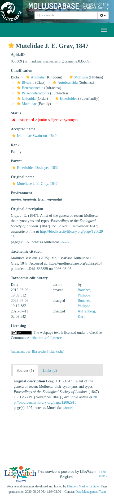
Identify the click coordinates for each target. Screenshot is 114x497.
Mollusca (81, 77)
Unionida (29, 99)
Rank (15, 145)
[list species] (40, 351)
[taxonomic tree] (21, 351)
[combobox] (66, 15)
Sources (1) (25, 371)
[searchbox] (66, 15)
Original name (22, 177)
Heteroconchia (32, 88)
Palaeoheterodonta (35, 93)
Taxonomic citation (26, 251)
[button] (11, 45)
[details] (65, 242)
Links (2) (50, 371)
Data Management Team (91, 492)
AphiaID (18, 55)
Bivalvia (28, 83)
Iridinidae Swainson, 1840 (36, 136)
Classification (21, 71)
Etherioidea (68, 99)
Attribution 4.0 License (44, 338)
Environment (21, 193)
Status (16, 113)
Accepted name (23, 129)
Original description (27, 209)
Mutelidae (29, 104)
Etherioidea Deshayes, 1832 (38, 168)
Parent (16, 161)
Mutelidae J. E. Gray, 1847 (37, 184)
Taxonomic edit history (29, 278)
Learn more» (103, 474)
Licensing (18, 326)
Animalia (38, 77)
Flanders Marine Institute (83, 486)
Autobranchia (68, 83)
